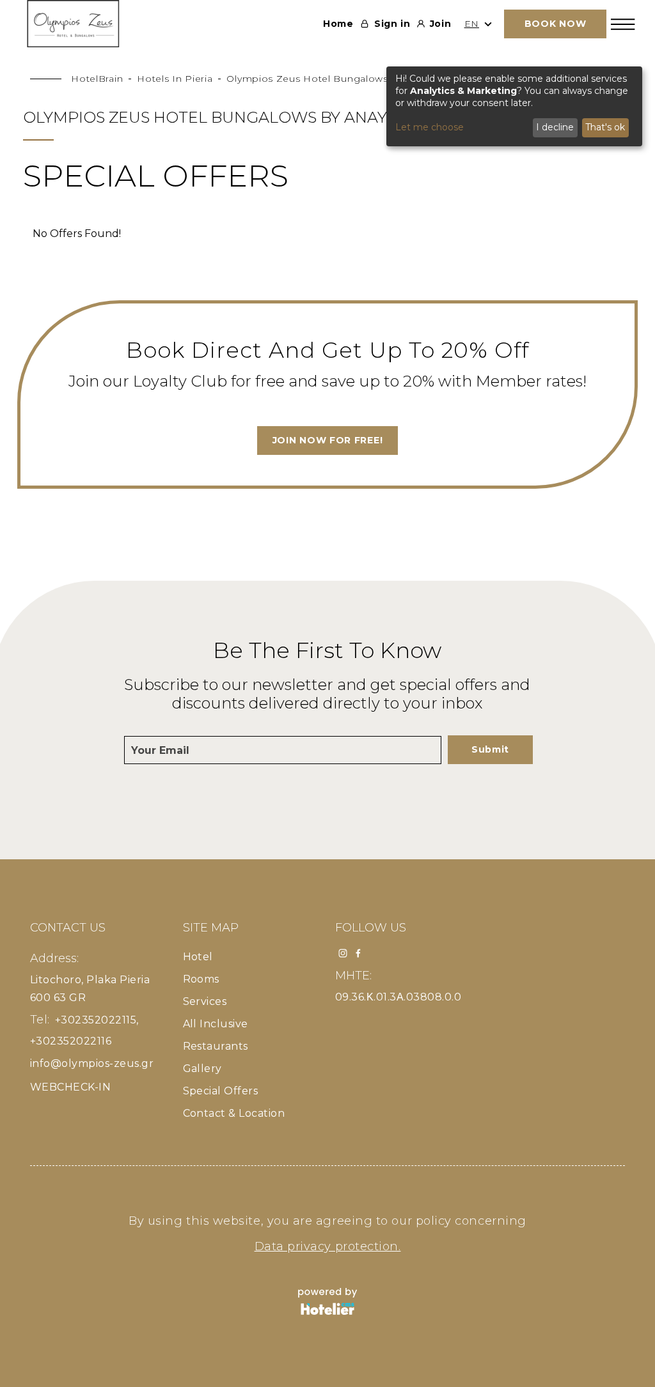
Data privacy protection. (328, 1246)
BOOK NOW (556, 23)
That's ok (605, 127)
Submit (490, 749)
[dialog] (514, 106)
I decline (555, 127)
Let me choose (429, 127)
